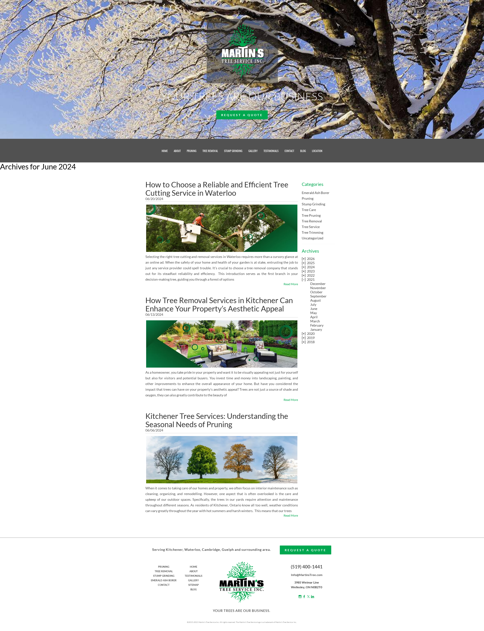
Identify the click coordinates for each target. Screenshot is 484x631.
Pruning (307, 198)
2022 (311, 275)
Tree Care (309, 210)
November (318, 288)
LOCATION (317, 151)
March (315, 321)
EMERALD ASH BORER (164, 580)
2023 (311, 271)
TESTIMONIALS (271, 151)
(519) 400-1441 (307, 566)
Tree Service (311, 227)
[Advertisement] (318, 408)
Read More (291, 284)
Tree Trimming (312, 232)
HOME (165, 151)
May (313, 313)
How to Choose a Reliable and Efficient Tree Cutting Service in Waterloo (216, 188)
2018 (311, 342)
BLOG (303, 151)
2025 (311, 263)
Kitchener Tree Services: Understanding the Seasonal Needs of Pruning (216, 420)
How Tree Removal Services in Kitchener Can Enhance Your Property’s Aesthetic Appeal (219, 304)
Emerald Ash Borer (315, 193)
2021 (311, 279)
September (318, 296)
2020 (311, 333)
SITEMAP (193, 584)
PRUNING (191, 151)
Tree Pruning (311, 215)
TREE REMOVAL (210, 151)
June (313, 309)
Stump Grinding (313, 204)
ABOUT (177, 151)
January (316, 329)
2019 (311, 338)
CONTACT (289, 151)
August (315, 300)
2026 (311, 259)
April (314, 317)
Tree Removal (312, 221)
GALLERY (253, 151)
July (313, 304)
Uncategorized (312, 238)
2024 (311, 267)
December (318, 284)
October (316, 292)
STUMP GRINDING (233, 151)
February (316, 325)
